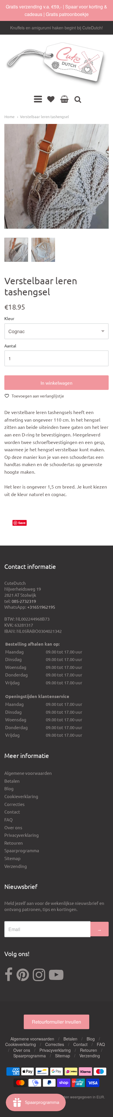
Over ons (13, 827)
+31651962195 (41, 607)
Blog (9, 788)
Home (9, 116)
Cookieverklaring (21, 796)
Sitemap (12, 858)
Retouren (13, 843)
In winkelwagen (56, 383)
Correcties (14, 804)
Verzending (15, 866)
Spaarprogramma (21, 850)
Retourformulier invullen (56, 1021)
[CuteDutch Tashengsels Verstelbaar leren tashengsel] (16, 250)
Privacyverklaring (21, 835)
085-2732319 (24, 601)
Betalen (12, 781)
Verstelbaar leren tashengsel (44, 116)
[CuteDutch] (56, 64)
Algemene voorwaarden (28, 773)
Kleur (9, 318)
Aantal (10, 346)
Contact (12, 811)
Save (21, 523)
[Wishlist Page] (51, 99)
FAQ (8, 819)
